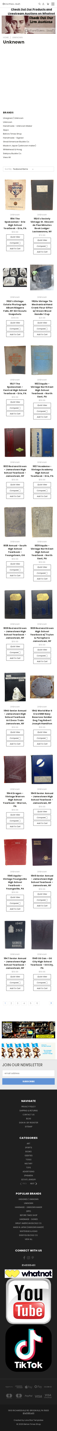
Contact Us (29, 1114)
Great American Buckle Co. (16, 141)
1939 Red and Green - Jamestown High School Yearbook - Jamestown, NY (15, 633)
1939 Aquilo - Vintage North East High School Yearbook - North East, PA (42, 552)
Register (34, 1122)
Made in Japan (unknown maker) (19, 145)
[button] (28, 25)
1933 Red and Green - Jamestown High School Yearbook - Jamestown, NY (15, 471)
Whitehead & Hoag (12, 149)
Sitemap (28, 1126)
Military (28, 1163)
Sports (28, 1147)
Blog (28, 1118)
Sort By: (8, 169)
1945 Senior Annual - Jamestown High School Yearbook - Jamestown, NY (42, 798)
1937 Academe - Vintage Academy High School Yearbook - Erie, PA (42, 471)
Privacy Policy (28, 1106)
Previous (4, 1428)
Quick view (15, 237)
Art (28, 1143)
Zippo (6, 129)
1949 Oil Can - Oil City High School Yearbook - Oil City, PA (42, 963)
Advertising (28, 1171)
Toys (28, 1167)
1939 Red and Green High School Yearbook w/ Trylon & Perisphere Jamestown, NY (42, 635)
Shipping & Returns (28, 1110)
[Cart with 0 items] (47, 4)
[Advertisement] (28, 76)
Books (28, 1151)
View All (7, 157)
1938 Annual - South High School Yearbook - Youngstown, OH (15, 550)
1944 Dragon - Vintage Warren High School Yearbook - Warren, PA (15, 800)
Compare (14, 243)
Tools (28, 1159)
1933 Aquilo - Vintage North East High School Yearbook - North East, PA (42, 390)
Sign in (22, 1122)
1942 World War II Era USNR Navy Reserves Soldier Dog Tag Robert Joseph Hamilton (42, 717)
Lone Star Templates (33, 1420)
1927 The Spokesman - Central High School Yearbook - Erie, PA (15, 388)
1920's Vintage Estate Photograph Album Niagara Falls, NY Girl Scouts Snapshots (14, 308)
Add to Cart (15, 248)
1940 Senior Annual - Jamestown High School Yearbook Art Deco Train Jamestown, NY (15, 717)
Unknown (7, 122)
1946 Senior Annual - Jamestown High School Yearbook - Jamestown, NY (42, 880)
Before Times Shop (12, 133)
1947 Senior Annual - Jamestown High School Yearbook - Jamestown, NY (15, 963)
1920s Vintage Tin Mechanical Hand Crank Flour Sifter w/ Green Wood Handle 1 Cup (42, 308)
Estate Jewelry (28, 1179)
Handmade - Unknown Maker (17, 125)
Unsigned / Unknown (13, 118)
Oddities (29, 1155)
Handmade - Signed (13, 137)
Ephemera (28, 1175)
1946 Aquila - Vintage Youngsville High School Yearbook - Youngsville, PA (15, 882)
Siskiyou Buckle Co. (12, 153)
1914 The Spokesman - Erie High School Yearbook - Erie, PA (15, 223)
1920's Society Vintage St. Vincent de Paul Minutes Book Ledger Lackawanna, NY (42, 225)
